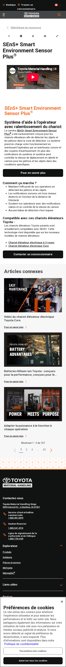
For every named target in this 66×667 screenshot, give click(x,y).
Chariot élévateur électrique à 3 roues (31, 242)
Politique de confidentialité (21, 644)
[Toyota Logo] (31, 14)
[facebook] (9, 36)
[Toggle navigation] (4, 15)
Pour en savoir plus (13, 327)
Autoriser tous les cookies (33, 660)
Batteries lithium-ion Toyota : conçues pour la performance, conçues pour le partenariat (29, 373)
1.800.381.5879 (15, 518)
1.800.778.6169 (15, 538)
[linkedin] (21, 36)
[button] (15, 450)
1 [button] (21, 449)
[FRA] (59, 5)
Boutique (11, 5)
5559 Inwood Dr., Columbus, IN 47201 (21, 507)
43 (44, 449)
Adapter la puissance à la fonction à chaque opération (28, 427)
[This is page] (51, 450)
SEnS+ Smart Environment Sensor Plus (32, 110)
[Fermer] (62, 601)
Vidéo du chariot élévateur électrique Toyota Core (29, 318)
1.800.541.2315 (15, 528)
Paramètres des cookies (33, 651)
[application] (33, 303)
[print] (45, 36)
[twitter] (33, 36)
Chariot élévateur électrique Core (28, 245)
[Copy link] (57, 36)
